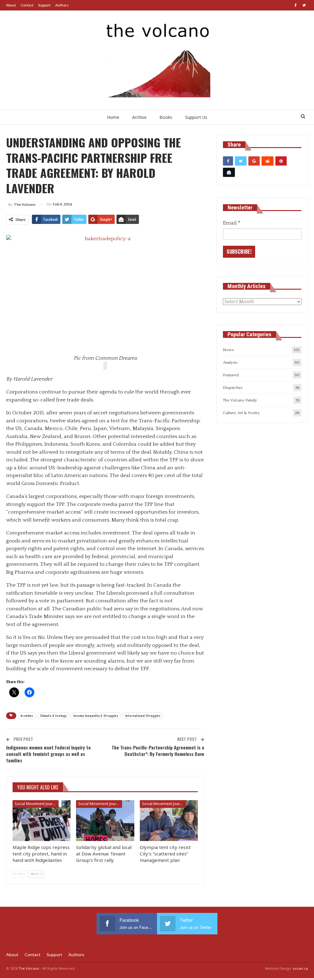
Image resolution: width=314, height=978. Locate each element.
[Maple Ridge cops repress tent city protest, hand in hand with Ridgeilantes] (42, 820)
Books (165, 117)
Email (231, 223)
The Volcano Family (240, 400)
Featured (231, 375)
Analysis (230, 362)
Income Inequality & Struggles (95, 715)
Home (113, 117)
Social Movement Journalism (37, 803)
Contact (27, 5)
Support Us (196, 117)
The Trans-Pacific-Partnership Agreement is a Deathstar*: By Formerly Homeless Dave (158, 750)
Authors (62, 5)
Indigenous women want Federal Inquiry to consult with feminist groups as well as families (48, 754)
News (228, 350)
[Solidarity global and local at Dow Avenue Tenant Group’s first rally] (105, 820)
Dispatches (233, 387)
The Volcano (28, 968)
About (11, 5)
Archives (27, 715)
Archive (139, 117)
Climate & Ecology (53, 715)
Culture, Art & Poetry (241, 413)
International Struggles (142, 715)
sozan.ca (300, 968)
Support (44, 5)
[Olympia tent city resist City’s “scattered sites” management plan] (169, 820)
